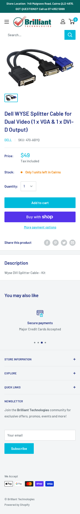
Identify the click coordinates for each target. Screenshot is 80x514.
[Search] (70, 35)
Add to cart (40, 202)
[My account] (63, 21)
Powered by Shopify (17, 504)
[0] (72, 21)
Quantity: (11, 186)
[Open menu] (6, 22)
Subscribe (19, 448)
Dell (8, 140)
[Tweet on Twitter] (64, 242)
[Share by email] (72, 242)
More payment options (40, 227)
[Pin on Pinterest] (55, 242)
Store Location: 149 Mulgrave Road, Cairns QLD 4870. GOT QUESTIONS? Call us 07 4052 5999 (40, 6)
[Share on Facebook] (47, 242)
